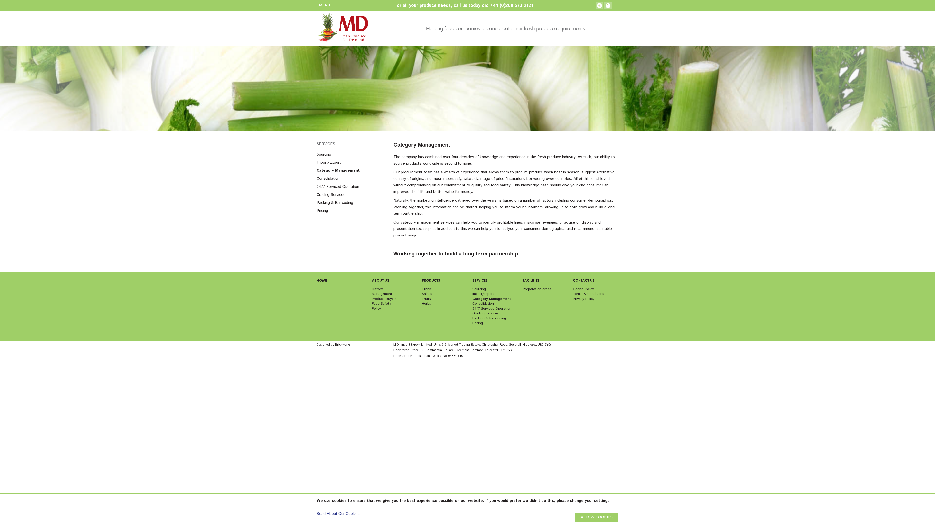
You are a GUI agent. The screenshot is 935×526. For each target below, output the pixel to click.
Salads (427, 293)
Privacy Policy (583, 298)
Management (382, 293)
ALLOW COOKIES (597, 517)
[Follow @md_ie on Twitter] (599, 5)
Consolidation (328, 178)
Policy (376, 308)
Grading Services (331, 194)
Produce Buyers (384, 298)
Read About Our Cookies (338, 514)
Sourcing (324, 154)
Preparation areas (537, 289)
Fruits (426, 298)
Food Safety (381, 303)
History (377, 289)
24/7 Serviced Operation (338, 186)
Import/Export (329, 162)
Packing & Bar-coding (335, 203)
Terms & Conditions (588, 293)
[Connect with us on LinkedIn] (608, 5)
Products (431, 280)
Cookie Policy (583, 289)
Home (322, 280)
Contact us (584, 280)
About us (380, 280)
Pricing (322, 211)
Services (326, 144)
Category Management (338, 170)
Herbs (426, 303)
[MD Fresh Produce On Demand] (342, 29)
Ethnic (427, 289)
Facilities (531, 280)
